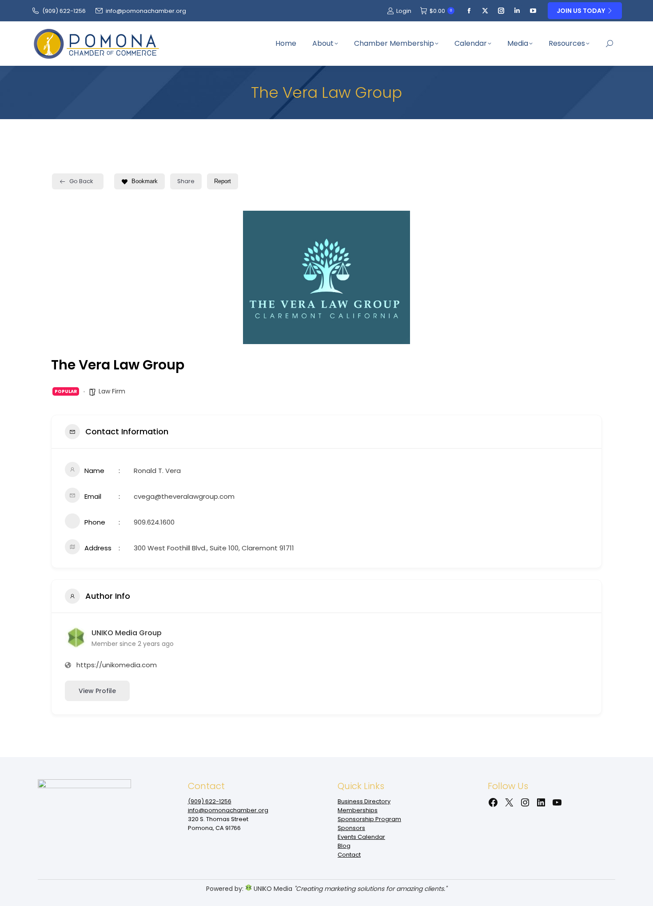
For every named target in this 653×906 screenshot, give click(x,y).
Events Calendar (361, 837)
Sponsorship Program (369, 819)
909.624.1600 (154, 522)
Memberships (358, 810)
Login (403, 11)
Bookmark (144, 181)
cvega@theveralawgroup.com (184, 496)
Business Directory (364, 801)
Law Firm (112, 391)
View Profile (97, 690)
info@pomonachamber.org (146, 11)
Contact (349, 854)
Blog (344, 846)
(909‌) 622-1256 (64, 11)
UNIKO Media (272, 888)
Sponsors (351, 828)
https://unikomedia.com (116, 664)
